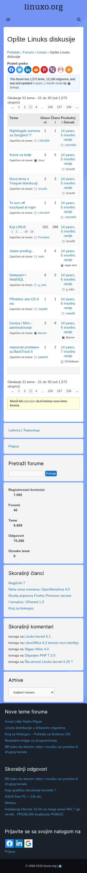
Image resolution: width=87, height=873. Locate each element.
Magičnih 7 (16, 583)
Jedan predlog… (22, 251)
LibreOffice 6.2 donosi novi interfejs (52, 643)
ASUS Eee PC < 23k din (23, 796)
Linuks (42, 52)
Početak (13, 52)
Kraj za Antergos (21, 608)
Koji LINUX (17, 227)
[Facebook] (11, 69)
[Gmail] (60, 69)
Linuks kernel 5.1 (38, 636)
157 (59, 107)
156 (50, 107)
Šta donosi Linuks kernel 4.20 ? (49, 662)
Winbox (10, 803)
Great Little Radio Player (23, 721)
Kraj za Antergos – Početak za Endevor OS (37, 734)
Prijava (13, 446)
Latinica (14, 430)
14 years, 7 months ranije (68, 351)
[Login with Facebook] (9, 843)
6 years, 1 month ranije (48, 83)
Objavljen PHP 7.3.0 (40, 655)
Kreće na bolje (20, 155)
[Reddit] (36, 69)
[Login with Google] (28, 843)
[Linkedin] (27, 69)
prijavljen (29, 401)
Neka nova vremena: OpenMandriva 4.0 (39, 589)
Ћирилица (31, 430)
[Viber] (52, 69)
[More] (68, 69)
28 (26, 231)
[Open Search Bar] (79, 19)
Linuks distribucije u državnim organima (35, 728)
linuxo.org (43, 6)
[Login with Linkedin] (19, 843)
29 (31, 231)
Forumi (28, 52)
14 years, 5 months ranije (68, 135)
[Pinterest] (44, 69)
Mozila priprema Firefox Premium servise (39, 596)
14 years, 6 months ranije (68, 279)
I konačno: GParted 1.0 (26, 602)
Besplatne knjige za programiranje (31, 740)
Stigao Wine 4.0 (37, 649)
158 (68, 107)
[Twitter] (19, 69)
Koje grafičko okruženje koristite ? (30, 790)
